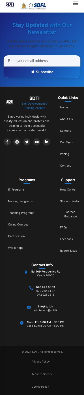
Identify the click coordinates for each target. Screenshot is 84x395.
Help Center (68, 189)
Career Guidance (70, 214)
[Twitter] (26, 142)
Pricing (64, 154)
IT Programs (16, 189)
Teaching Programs (21, 213)
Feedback (66, 239)
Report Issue (68, 250)
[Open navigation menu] (77, 6)
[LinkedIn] (46, 142)
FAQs (63, 227)
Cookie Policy (40, 386)
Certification (16, 236)
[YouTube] (36, 142)
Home (64, 107)
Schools (65, 130)
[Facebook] (7, 142)
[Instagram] (17, 142)
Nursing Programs (20, 201)
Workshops (16, 247)
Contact (65, 165)
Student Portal (70, 201)
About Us (66, 119)
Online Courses (18, 224)
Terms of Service (42, 374)
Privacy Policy (41, 361)
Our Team (66, 142)
